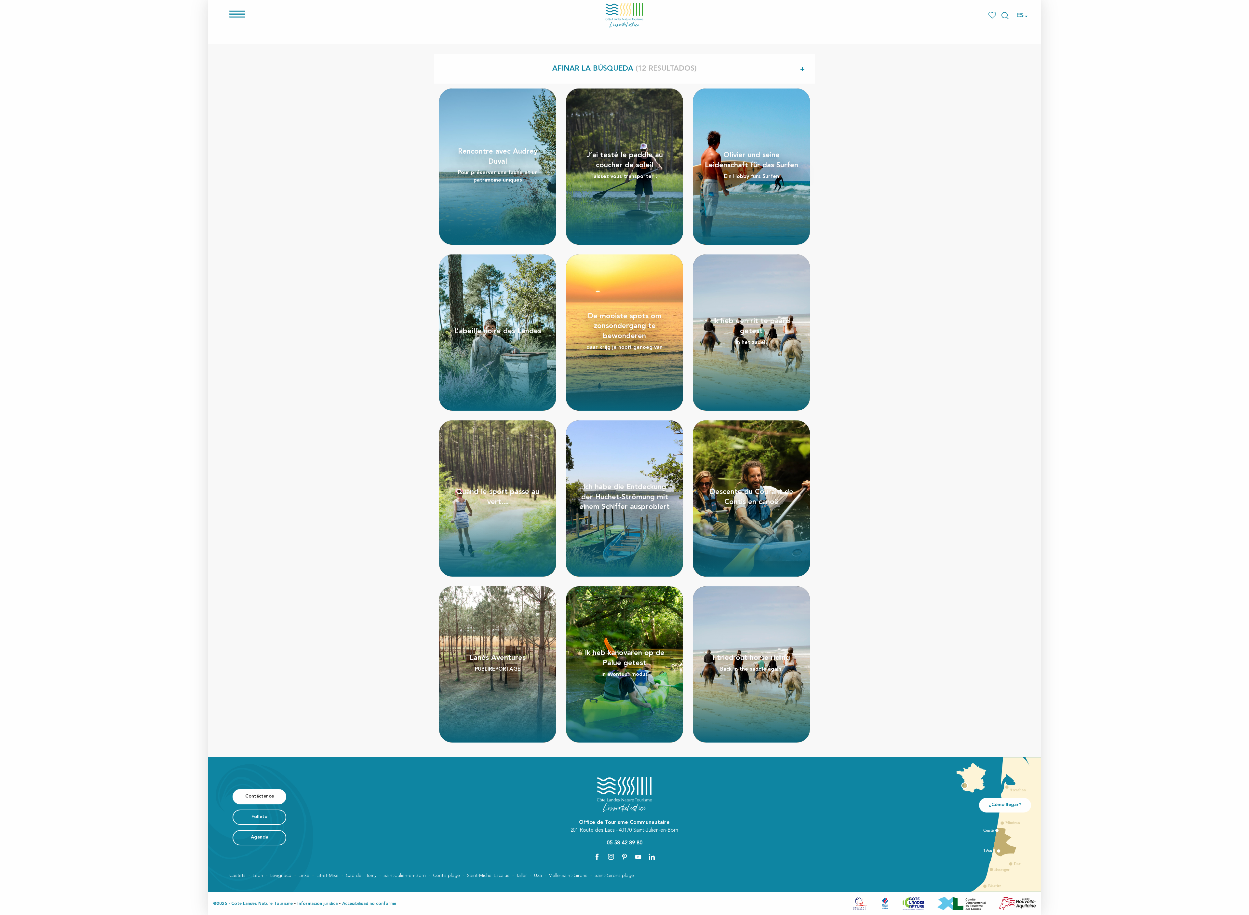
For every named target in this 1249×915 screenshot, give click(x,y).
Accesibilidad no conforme (369, 904)
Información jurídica (317, 904)
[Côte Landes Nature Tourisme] (624, 15)
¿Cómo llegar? (1005, 804)
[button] (1005, 15)
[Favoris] (992, 15)
